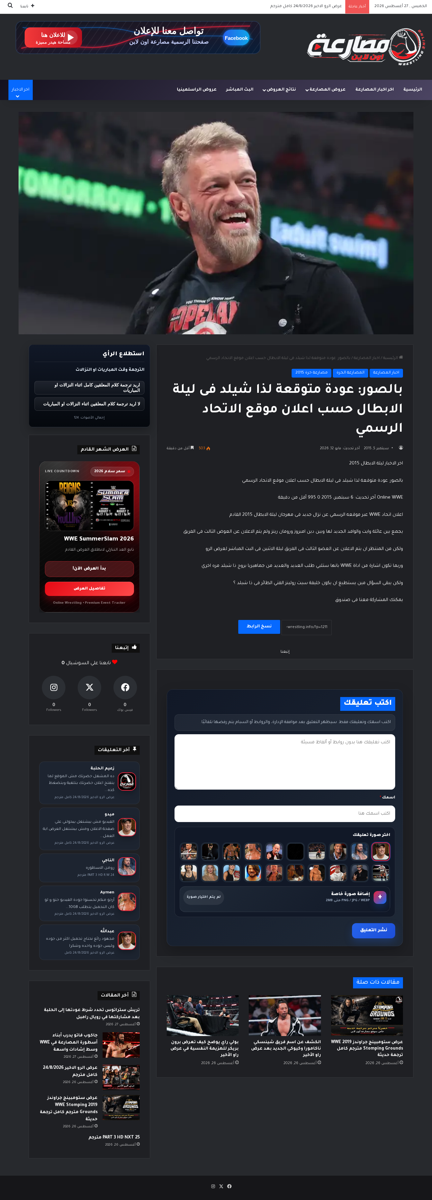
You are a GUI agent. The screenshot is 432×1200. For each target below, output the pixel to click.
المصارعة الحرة (350, 373)
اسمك (387, 798)
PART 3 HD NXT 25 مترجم (114, 1137)
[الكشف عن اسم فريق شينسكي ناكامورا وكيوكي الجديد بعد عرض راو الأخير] (285, 1015)
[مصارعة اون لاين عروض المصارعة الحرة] (366, 46)
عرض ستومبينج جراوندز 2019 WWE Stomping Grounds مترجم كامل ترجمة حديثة (268, 6)
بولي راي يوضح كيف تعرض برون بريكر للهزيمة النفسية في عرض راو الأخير (204, 1049)
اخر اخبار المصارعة (374, 90)
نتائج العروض (281, 90)
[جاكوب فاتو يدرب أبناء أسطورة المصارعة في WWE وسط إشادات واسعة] (121, 1045)
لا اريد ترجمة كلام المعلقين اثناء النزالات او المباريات (91, 403)
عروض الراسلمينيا (197, 90)
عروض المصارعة (327, 90)
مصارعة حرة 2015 (311, 373)
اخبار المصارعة (367, 358)
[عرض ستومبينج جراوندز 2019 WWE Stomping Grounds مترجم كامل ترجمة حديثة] (367, 1015)
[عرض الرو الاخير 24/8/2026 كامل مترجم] (121, 1077)
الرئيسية (412, 90)
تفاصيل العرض (89, 589)
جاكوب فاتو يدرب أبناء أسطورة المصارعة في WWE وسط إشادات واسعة (69, 1042)
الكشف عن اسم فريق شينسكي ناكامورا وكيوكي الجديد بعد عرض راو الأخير (286, 1049)
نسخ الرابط (259, 626)
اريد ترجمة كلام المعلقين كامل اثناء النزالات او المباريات (97, 387)
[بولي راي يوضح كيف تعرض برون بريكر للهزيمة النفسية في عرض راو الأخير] (203, 1015)
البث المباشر (239, 90)
